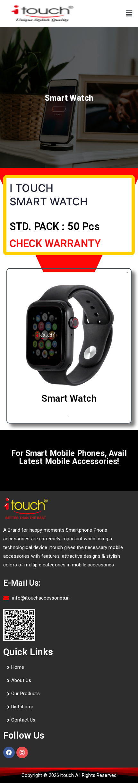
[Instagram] (22, 752)
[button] (129, 13)
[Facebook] (9, 752)
